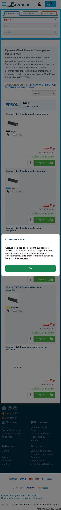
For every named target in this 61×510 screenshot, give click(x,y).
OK (30, 268)
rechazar (24, 258)
